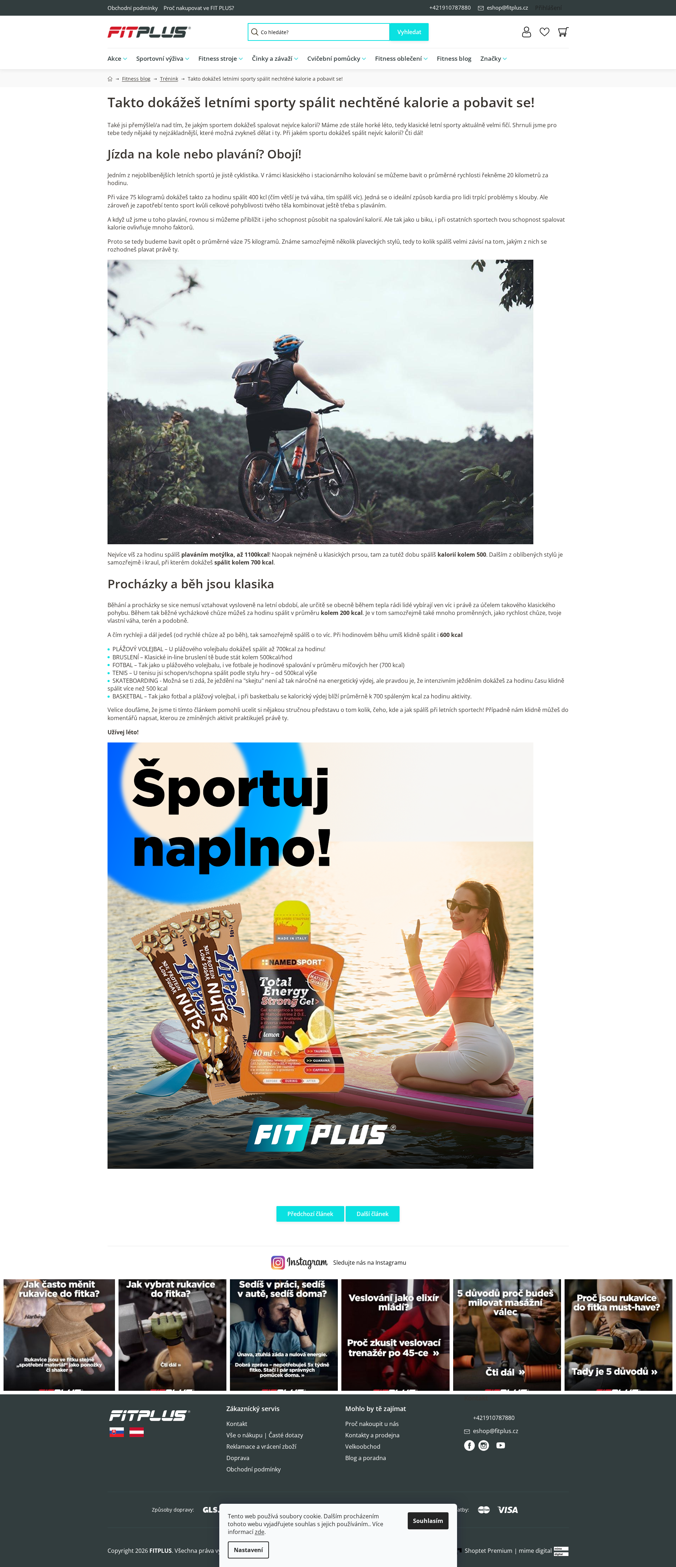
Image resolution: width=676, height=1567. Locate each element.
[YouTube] (501, 1448)
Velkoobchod (362, 1446)
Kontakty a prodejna (372, 1435)
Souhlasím (428, 1521)
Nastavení (248, 1550)
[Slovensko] (117, 1432)
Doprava (237, 1458)
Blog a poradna (365, 1458)
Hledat (409, 32)
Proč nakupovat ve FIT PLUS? (199, 7)
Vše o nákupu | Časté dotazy (264, 1435)
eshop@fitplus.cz (507, 7)
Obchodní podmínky (133, 7)
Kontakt (236, 1424)
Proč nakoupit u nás (372, 1424)
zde (259, 1532)
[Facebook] (469, 1445)
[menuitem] (120, 58)
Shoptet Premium (488, 1551)
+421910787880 (450, 7)
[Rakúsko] (137, 1432)
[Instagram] (483, 1445)
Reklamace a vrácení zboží (261, 1446)
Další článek (373, 1214)
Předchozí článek (310, 1214)
